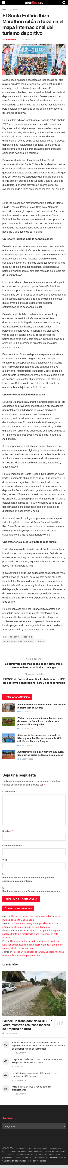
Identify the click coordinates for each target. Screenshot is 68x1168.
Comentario (9, 791)
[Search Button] (64, 2)
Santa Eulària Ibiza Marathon (18, 641)
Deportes (14, 9)
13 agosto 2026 (26, 759)
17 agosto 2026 (26, 728)
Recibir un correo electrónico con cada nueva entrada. (31, 891)
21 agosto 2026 (26, 712)
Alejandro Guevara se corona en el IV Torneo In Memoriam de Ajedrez (41, 706)
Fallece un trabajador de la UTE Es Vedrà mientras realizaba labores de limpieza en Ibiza (27, 1024)
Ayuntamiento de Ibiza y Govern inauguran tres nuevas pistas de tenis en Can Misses (40, 753)
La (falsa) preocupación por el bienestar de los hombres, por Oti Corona (34, 1074)
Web (4, 859)
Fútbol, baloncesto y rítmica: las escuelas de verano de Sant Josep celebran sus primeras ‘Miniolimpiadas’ (40, 721)
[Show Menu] (3, 2)
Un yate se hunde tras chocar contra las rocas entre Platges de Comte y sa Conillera (37, 1061)
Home (5, 9)
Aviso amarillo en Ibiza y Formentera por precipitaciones (31, 1088)
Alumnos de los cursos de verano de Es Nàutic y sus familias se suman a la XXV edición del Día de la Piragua (39, 738)
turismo (40, 641)
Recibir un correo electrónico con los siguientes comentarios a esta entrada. (28, 879)
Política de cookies (57, 1157)
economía (27, 636)
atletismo (14, 636)
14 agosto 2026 (26, 745)
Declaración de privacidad (15, 1160)
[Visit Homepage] (34, 2)
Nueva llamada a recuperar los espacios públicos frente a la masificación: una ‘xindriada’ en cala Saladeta (32, 934)
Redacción (11, 39)
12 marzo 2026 (28, 39)
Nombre (7, 831)
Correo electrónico (13, 845)
